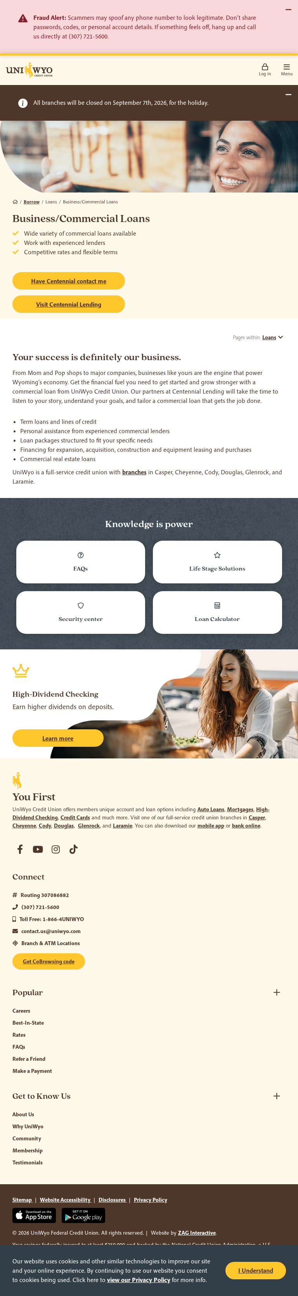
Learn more (57, 738)
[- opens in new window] (20, 849)
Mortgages (240, 809)
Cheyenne (24, 825)
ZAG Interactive (197, 1232)
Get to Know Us (41, 1096)
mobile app (211, 825)
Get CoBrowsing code (48, 961)
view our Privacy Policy (138, 1280)
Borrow (32, 202)
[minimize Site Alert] (288, 10)
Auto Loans (211, 809)
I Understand (255, 1270)
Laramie (122, 825)
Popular (27, 992)
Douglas (64, 825)
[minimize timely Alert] (288, 95)
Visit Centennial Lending (80, 304)
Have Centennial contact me (68, 281)
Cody (45, 825)
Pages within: (254, 337)
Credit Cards (75, 817)
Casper (257, 817)
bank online (246, 825)
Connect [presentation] (28, 877)
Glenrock (89, 825)
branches (134, 472)
